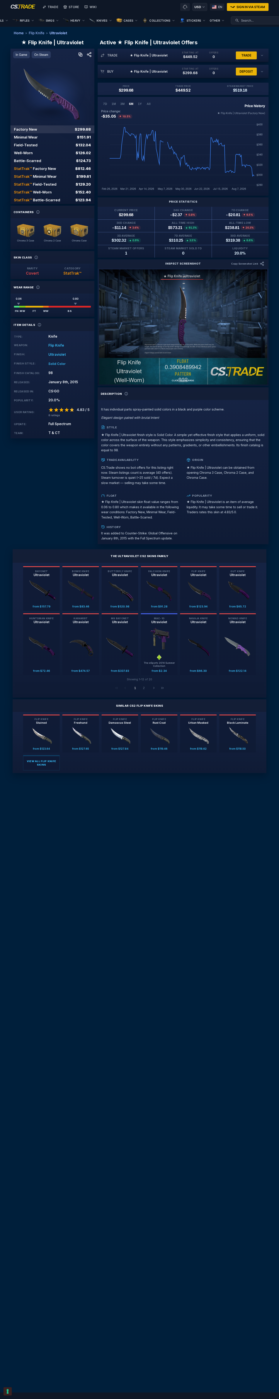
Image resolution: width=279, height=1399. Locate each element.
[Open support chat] (185, 7)
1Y (140, 104)
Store (74, 7)
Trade (53, 7)
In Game (21, 54)
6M (131, 104)
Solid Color (57, 364)
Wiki (93, 7)
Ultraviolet (58, 33)
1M (114, 104)
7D (105, 104)
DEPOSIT (246, 71)
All (149, 104)
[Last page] (162, 687)
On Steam (41, 54)
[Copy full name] (80, 55)
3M (122, 104)
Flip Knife (36, 33)
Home (19, 33)
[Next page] (153, 687)
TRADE (246, 55)
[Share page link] (89, 55)
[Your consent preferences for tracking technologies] (7, 1391)
